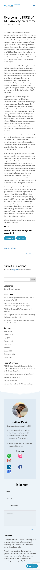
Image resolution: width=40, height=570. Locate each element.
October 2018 (8, 351)
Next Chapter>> (31, 254)
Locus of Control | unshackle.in (13, 374)
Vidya (6, 381)
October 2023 (8, 335)
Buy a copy (21, 238)
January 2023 (8, 341)
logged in (15, 269)
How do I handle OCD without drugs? (21, 384)
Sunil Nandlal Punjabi (20, 422)
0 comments (22, 25)
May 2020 (7, 348)
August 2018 (8, 357)
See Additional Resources (11, 25)
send (32, 529)
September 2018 (9, 354)
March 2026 (8, 331)
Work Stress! (30, 374)
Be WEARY (17, 377)
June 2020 (7, 344)
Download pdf (9, 238)
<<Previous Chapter (10, 248)
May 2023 (7, 338)
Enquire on (31, 566)
